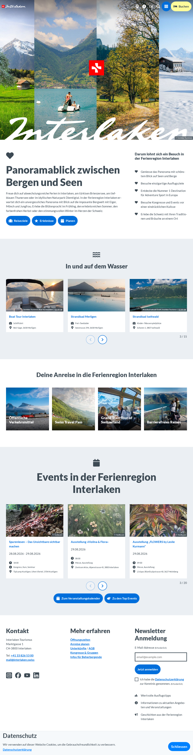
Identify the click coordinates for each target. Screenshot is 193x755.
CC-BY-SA (58, 310)
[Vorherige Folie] (90, 339)
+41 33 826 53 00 (22, 655)
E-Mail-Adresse (151, 647)
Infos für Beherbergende (86, 657)
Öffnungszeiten (80, 639)
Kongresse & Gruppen (84, 652)
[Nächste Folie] (102, 339)
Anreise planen (80, 644)
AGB (92, 648)
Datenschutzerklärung (169, 679)
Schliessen (179, 746)
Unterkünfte (78, 648)
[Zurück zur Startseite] (14, 6)
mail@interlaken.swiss (20, 659)
